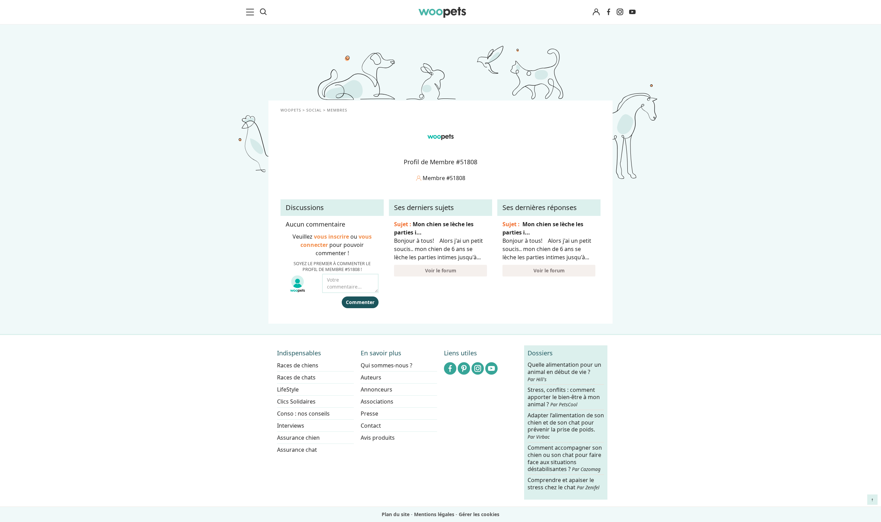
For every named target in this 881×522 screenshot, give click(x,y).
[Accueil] (442, 12)
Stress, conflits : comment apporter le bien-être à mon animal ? (564, 397)
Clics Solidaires (296, 401)
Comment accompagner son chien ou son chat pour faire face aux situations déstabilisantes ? (565, 458)
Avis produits (378, 437)
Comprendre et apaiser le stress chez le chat (563, 484)
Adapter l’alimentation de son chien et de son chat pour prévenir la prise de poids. (566, 426)
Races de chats (296, 377)
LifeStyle (288, 389)
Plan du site (396, 514)
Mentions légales (434, 514)
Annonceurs (376, 389)
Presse (369, 413)
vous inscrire (331, 236)
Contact (371, 425)
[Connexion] (596, 12)
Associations (377, 401)
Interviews (290, 425)
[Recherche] (263, 12)
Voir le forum (440, 270)
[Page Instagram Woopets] (620, 12)
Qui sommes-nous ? (386, 365)
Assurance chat (297, 449)
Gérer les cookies (479, 514)
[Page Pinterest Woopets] (464, 368)
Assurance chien (298, 437)
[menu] (251, 12)
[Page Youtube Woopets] (632, 12)
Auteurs (371, 377)
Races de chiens (297, 365)
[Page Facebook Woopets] (608, 12)
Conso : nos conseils (303, 413)
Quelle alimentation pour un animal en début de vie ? (564, 372)
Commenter (360, 302)
